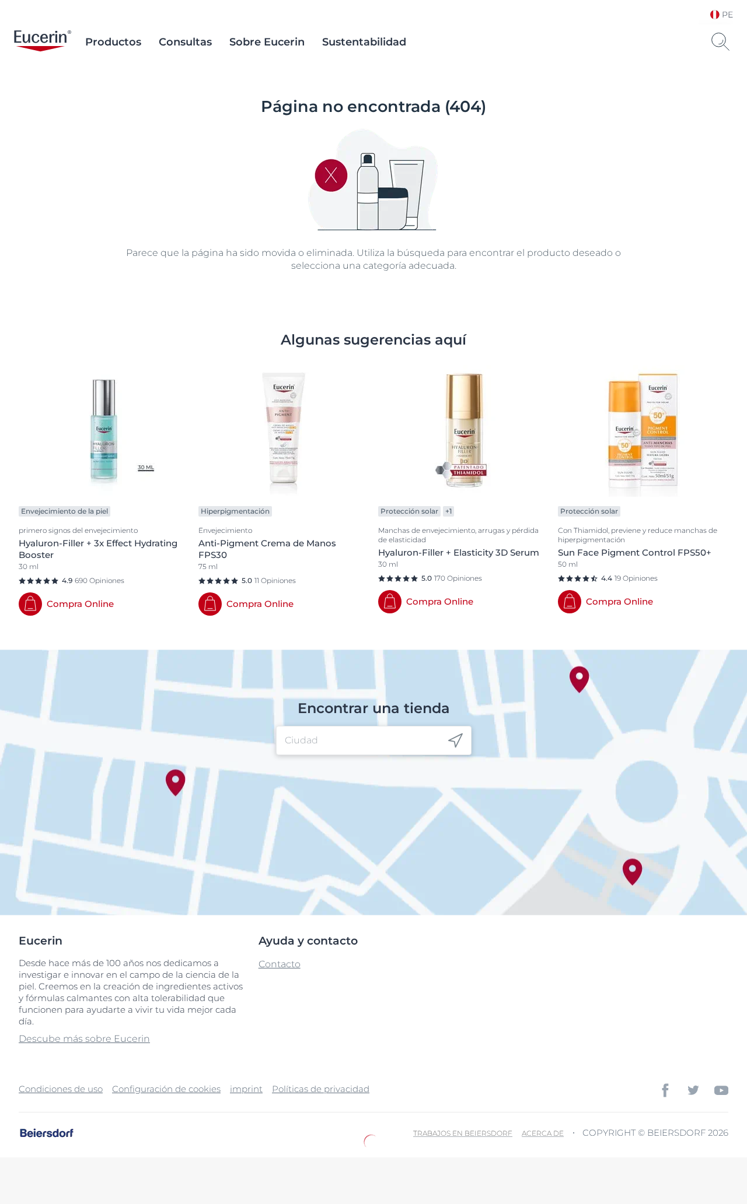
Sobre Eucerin (267, 42)
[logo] (42, 42)
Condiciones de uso (61, 1088)
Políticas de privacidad (320, 1088)
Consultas (185, 42)
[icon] (455, 740)
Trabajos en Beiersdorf (462, 1133)
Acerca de (543, 1133)
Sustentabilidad (364, 42)
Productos (113, 42)
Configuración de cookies (166, 1088)
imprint (246, 1088)
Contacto (280, 964)
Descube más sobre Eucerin (84, 1038)
